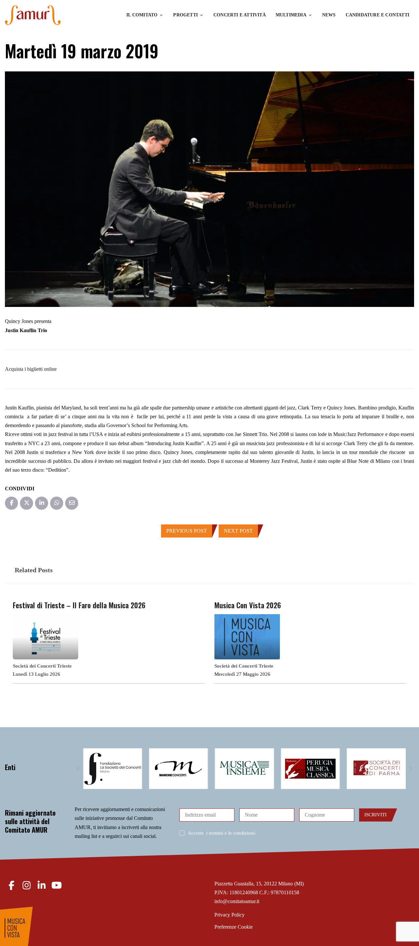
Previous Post (186, 531)
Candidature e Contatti (377, 14)
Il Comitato (141, 14)
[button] (78, 769)
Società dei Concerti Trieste (42, 666)
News (329, 14)
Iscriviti (375, 814)
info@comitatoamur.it (236, 901)
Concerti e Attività (239, 14)
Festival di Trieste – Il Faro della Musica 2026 (79, 605)
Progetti (185, 14)
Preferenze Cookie (233, 927)
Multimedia (291, 14)
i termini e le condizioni (230, 833)
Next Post (238, 531)
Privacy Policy (229, 915)
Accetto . (222, 833)
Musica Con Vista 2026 (247, 605)
